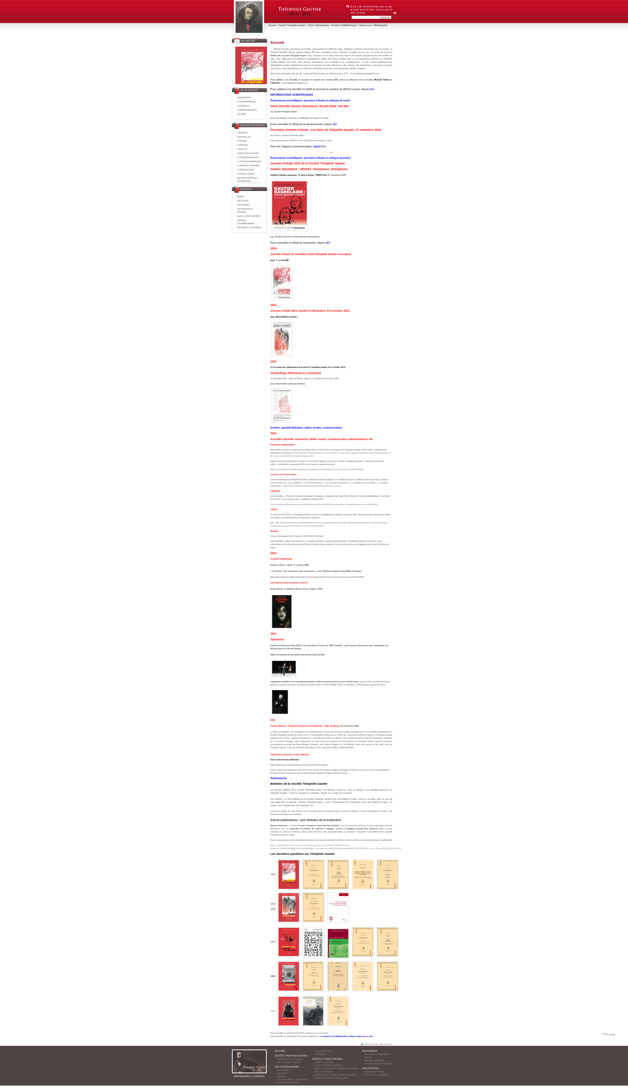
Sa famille (244, 106)
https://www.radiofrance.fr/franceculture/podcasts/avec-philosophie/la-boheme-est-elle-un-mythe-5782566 (317, 469)
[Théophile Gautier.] (249, 17)
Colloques (282, 1076)
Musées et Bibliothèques (344, 25)
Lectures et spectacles (288, 1082)
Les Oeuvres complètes (376, 1074)
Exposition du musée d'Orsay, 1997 (331, 1078)
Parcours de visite (323, 1051)
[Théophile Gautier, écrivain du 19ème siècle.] (300, 13)
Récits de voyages (249, 153)
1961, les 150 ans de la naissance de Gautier (335, 1068)
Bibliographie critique (374, 1071)
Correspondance (247, 110)
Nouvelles (245, 137)
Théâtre (243, 145)
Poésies (243, 141)
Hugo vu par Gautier (248, 216)
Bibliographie (380, 25)
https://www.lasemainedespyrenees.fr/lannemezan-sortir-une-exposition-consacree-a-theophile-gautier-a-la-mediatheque (324, 504)
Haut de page (610, 1034)
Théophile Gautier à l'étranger (378, 1063)
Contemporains (247, 102)
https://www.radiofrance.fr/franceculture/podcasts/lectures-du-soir (312, 486)
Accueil (272, 25)
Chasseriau (243, 205)
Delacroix (242, 201)
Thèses (368, 1057)
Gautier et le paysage (249, 227)
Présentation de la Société (289, 1059)
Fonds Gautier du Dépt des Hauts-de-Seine (334, 1074)
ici (324, 146)
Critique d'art (246, 170)
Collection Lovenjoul (323, 1062)
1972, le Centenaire (323, 1071)
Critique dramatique (250, 161)
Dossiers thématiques (375, 1060)
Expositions (282, 1073)
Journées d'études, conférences (292, 1079)
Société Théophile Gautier (292, 25)
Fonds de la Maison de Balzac (328, 1065)
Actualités (248, 40)
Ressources (365, 25)
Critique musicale (249, 157)
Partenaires (242, 1076)
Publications (320, 1054)
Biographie (245, 97)
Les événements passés (288, 1062)
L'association (283, 1070)
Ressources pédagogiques (377, 1054)
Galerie (241, 114)
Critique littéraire (249, 165)
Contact (259, 1076)
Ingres (240, 196)
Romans (243, 133)
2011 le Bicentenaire (318, 25)
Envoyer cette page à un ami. (379, 1044)
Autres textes (247, 174)
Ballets (243, 149)
